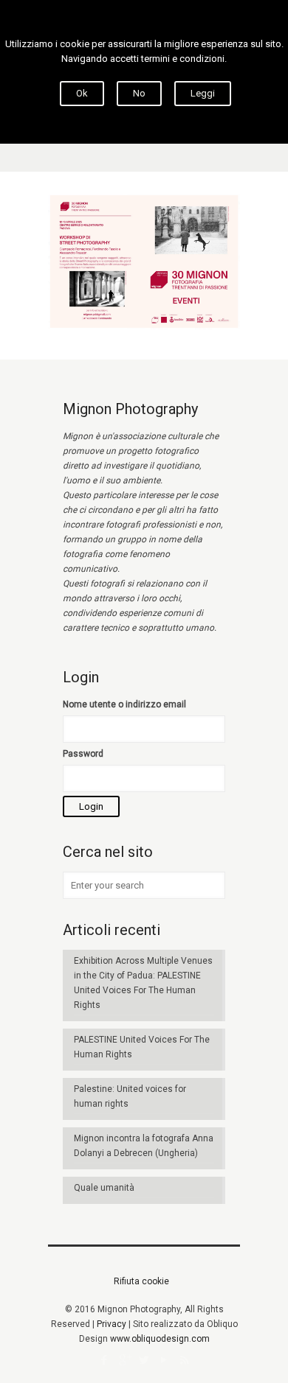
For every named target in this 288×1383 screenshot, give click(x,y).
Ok (82, 93)
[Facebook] (104, 1360)
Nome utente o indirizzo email (124, 704)
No (139, 93)
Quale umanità (104, 1188)
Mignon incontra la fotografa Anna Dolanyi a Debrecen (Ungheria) (143, 1145)
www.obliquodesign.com (160, 1339)
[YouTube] (164, 1360)
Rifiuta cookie (141, 1281)
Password (83, 754)
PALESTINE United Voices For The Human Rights (142, 1047)
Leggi (203, 93)
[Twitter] (144, 1360)
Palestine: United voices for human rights (130, 1096)
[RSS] (184, 1360)
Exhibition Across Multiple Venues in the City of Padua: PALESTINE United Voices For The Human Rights (143, 983)
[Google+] (124, 1360)
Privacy (111, 1324)
